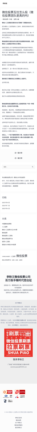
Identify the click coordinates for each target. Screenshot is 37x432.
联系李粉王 (18, 427)
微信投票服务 (18, 425)
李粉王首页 (18, 418)
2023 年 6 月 (6, 208)
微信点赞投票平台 (7, 238)
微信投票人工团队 (7, 235)
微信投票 (5, 19)
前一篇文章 (18, 153)
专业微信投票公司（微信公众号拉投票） (14, 177)
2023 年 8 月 (6, 202)
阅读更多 (15, 186)
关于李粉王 (18, 422)
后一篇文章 (18, 158)
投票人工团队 (6, 241)
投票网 (20, 260)
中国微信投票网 (6, 224)
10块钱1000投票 (6, 256)
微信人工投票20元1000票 (9, 229)
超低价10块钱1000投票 (9, 244)
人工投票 (4, 227)
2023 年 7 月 (6, 205)
